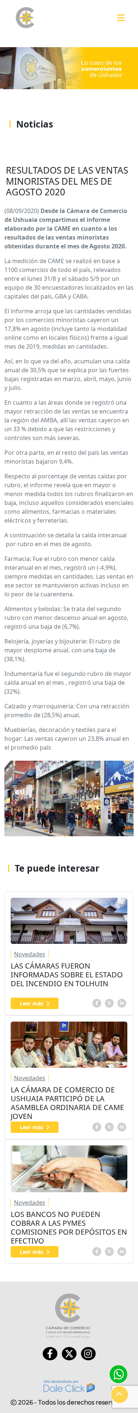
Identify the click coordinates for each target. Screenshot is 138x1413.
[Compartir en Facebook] (96, 1002)
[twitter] (109, 1002)
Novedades (29, 954)
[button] (119, 1394)
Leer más (31, 1003)
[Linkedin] (121, 1002)
